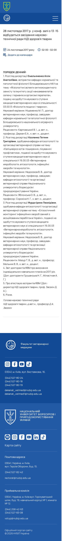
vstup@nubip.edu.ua (16, 518)
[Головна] (6, 6)
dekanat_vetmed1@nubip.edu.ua (23, 394)
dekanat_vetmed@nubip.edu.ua (23, 390)
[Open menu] (55, 18)
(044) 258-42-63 (14, 509)
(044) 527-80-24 (14, 378)
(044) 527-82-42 (14, 472)
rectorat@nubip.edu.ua (18, 478)
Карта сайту (13, 445)
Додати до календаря (20, 54)
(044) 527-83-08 (14, 512)
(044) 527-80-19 (14, 385)
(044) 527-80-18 (14, 381)
